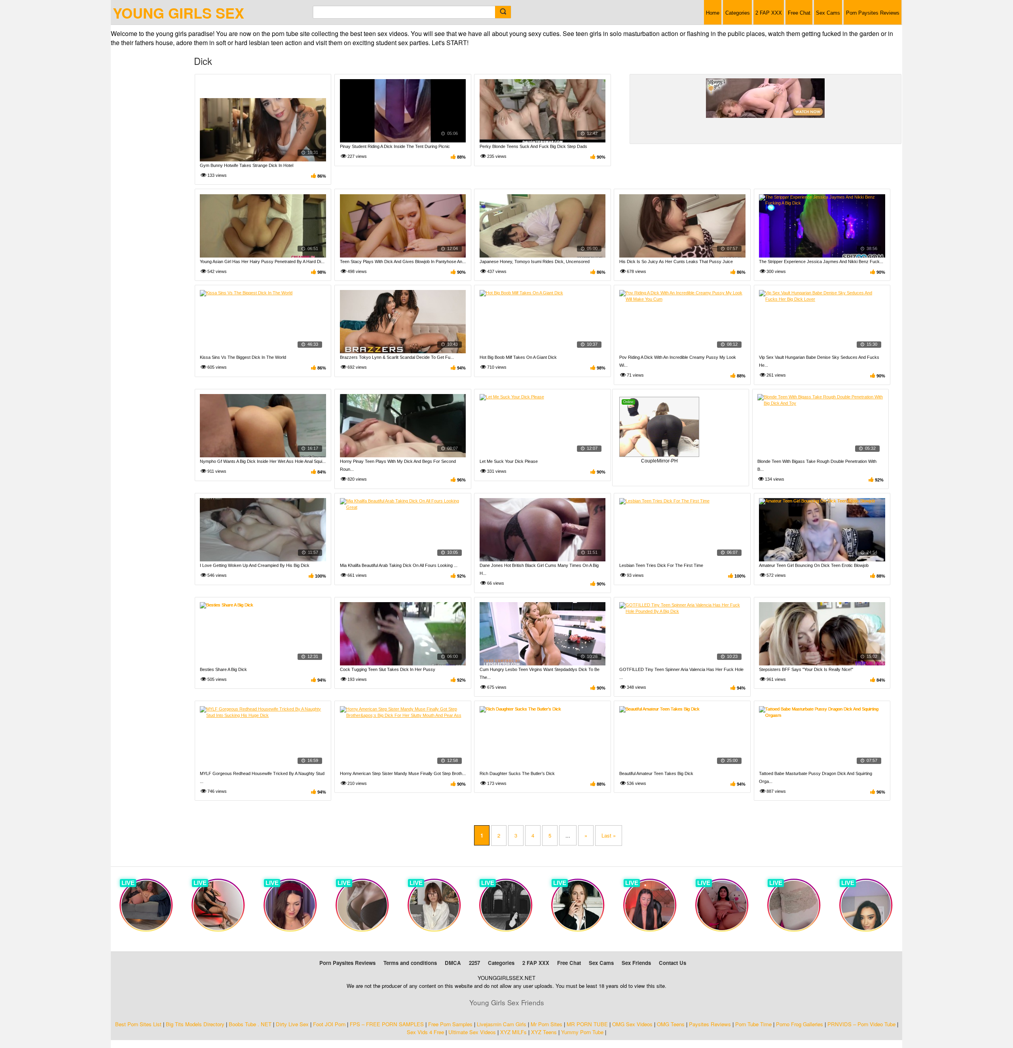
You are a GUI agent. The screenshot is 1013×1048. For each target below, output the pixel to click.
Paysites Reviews (710, 1024)
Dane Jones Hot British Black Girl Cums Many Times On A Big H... (539, 569)
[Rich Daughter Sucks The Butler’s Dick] (543, 737)
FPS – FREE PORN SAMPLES (387, 1024)
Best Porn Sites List (138, 1024)
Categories (737, 13)
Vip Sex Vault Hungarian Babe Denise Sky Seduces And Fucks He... (819, 361)
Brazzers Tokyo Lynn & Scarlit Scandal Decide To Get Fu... (397, 357)
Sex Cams (828, 13)
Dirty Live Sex (292, 1024)
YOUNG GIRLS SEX (178, 12)
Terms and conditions (410, 963)
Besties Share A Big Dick (223, 669)
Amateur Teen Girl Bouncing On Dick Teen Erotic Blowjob (814, 565)
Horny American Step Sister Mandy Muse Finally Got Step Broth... (403, 773)
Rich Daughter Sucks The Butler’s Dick (517, 773)
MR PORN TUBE (587, 1024)
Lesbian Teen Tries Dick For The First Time (661, 565)
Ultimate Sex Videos (472, 1032)
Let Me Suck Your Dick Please (509, 461)
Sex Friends (636, 963)
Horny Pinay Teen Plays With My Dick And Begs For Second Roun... (398, 465)
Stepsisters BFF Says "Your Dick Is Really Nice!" (806, 669)
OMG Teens (671, 1024)
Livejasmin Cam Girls (501, 1024)
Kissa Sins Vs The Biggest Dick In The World (243, 357)
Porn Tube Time (753, 1024)
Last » (608, 835)
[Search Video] (503, 12)
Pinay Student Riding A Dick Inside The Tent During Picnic (395, 146)
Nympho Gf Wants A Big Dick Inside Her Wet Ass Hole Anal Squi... (263, 461)
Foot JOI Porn (329, 1024)
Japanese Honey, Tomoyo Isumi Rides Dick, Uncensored (535, 261)
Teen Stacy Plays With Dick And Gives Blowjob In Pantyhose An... (403, 261)
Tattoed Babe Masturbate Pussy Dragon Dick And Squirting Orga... (815, 777)
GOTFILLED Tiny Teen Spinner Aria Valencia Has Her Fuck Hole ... (681, 673)
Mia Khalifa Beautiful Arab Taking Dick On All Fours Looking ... (398, 565)
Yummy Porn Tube (582, 1032)
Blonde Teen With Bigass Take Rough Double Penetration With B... (816, 465)
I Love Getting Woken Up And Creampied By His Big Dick (254, 565)
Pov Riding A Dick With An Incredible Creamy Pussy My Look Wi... (677, 361)
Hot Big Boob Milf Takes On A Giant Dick (518, 357)
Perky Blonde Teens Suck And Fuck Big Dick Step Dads (533, 146)
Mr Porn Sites (546, 1024)
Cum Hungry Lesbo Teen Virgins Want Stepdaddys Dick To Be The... (539, 673)
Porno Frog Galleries (799, 1024)
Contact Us (672, 963)
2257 (474, 963)
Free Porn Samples (450, 1024)
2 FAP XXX (768, 13)
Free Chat (799, 13)
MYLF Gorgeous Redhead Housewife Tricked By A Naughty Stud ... (262, 777)
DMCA (453, 963)
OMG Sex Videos (632, 1024)
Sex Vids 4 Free (425, 1032)
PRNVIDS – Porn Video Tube (861, 1024)
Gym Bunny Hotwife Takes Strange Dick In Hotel (246, 165)
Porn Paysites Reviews (872, 13)
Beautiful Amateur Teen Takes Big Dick (656, 773)
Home (712, 13)
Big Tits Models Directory (195, 1024)
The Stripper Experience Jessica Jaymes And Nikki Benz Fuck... (821, 261)
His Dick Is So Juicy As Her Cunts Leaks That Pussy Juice (676, 261)
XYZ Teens (544, 1032)
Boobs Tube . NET (250, 1024)
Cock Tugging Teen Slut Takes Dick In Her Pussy (387, 669)
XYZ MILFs (513, 1032)
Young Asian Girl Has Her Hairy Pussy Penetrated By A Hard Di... (262, 261)
